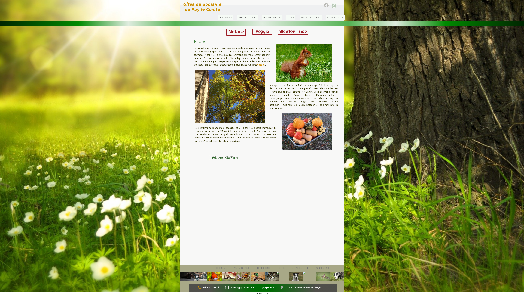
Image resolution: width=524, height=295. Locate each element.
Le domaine (222, 267)
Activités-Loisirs (301, 267)
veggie (260, 64)
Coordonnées (323, 267)
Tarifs (282, 267)
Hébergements (265, 267)
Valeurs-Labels (242, 267)
